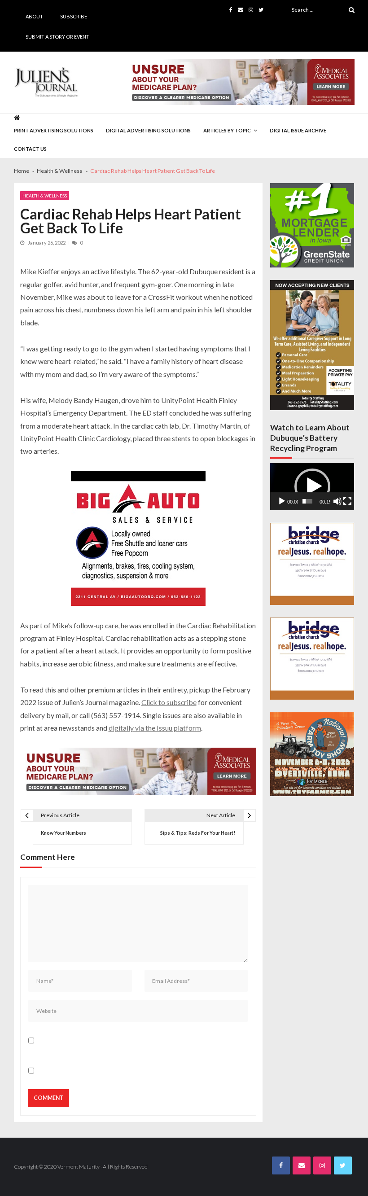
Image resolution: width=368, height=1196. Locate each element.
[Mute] (337, 501)
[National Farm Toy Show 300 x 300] (312, 754)
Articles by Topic (227, 130)
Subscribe (73, 16)
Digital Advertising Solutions (148, 130)
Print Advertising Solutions (53, 130)
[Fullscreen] (347, 501)
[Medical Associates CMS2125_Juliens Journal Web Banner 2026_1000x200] (240, 82)
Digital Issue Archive (298, 130)
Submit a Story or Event (57, 36)
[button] (312, 486)
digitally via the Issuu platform (155, 727)
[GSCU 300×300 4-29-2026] (312, 225)
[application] (312, 486)
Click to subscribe (169, 702)
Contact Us (30, 149)
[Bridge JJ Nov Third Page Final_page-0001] (312, 564)
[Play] (281, 501)
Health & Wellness (44, 195)
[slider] (307, 501)
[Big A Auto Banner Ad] (138, 538)
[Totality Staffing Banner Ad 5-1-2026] (312, 345)
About (34, 16)
